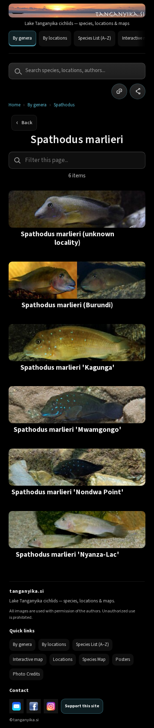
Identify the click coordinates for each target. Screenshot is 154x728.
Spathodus (64, 105)
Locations (62, 659)
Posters (123, 659)
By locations (55, 38)
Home (14, 105)
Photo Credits (26, 674)
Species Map (94, 659)
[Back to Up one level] (24, 123)
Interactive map (28, 659)
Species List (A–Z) (94, 38)
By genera (22, 38)
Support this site (82, 706)
